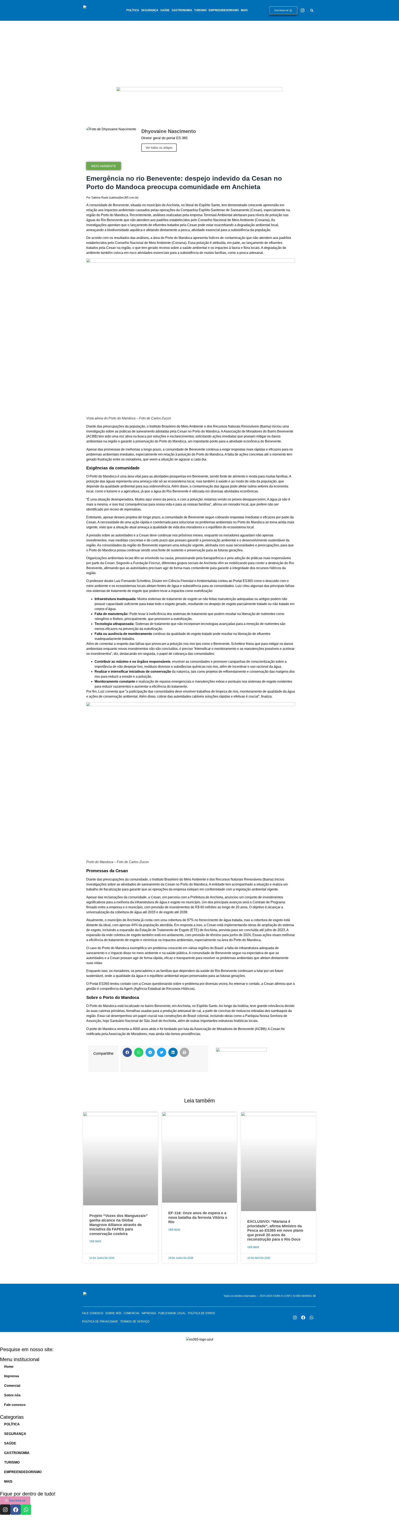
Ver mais (95, 1241)
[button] (127, 1052)
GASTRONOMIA (182, 10)
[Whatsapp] (311, 1317)
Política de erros (201, 1313)
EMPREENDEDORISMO (224, 10)
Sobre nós (113, 1313)
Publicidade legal (172, 1313)
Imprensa (149, 1313)
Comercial (132, 1313)
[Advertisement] (199, 52)
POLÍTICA (132, 10)
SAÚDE (165, 10)
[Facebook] (303, 1317)
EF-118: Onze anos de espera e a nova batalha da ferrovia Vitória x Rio (197, 1217)
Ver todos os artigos (158, 147)
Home (9, 1366)
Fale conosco (92, 1313)
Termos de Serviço (134, 1321)
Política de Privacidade (100, 1321)
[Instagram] (302, 10)
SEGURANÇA (149, 10)
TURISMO (200, 10)
